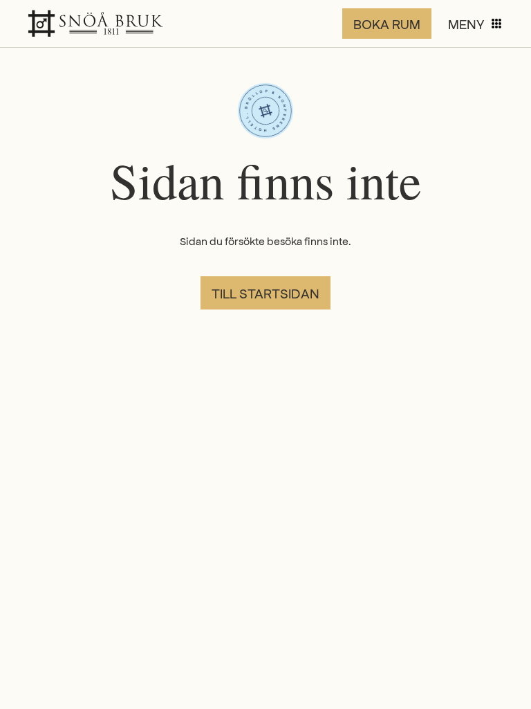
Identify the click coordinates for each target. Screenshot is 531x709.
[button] (475, 23)
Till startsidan (265, 293)
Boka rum (386, 23)
